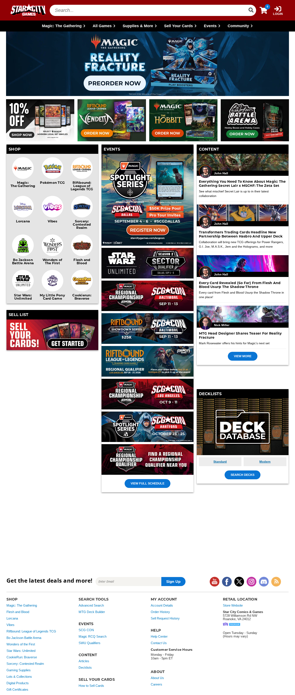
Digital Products (17, 683)
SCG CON (86, 630)
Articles (84, 661)
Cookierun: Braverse (81, 296)
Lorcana (23, 221)
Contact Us (159, 643)
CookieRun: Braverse (21, 657)
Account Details (162, 605)
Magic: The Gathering (23, 184)
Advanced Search (91, 605)
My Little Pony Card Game (52, 296)
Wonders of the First (20, 644)
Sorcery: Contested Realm (82, 224)
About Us (157, 678)
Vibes (52, 221)
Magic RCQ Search (92, 636)
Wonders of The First (52, 261)
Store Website (233, 605)
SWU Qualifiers (89, 643)
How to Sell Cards (91, 685)
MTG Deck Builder (92, 612)
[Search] (251, 10)
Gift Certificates (17, 689)
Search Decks (242, 474)
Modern (265, 461)
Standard (220, 461)
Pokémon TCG (52, 182)
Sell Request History (165, 618)
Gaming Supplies (18, 670)
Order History (160, 612)
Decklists (85, 667)
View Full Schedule (147, 483)
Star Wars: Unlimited (23, 296)
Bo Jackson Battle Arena (23, 261)
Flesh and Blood (81, 261)
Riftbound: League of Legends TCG (82, 185)
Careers (156, 684)
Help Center (159, 636)
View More (242, 356)
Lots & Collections (19, 676)
